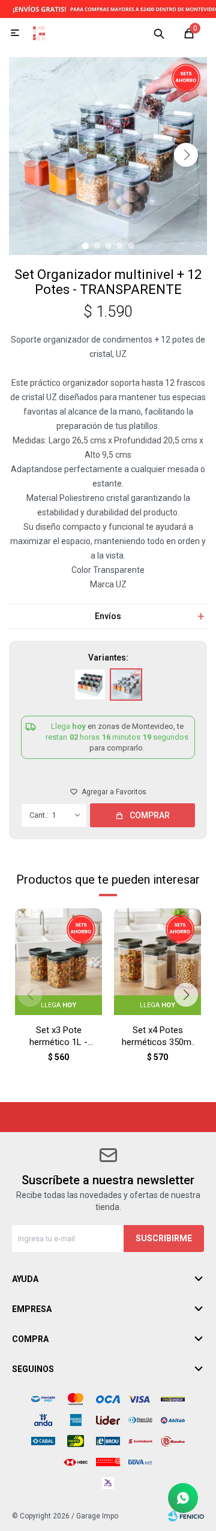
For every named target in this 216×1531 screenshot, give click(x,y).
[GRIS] (90, 684)
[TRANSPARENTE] (126, 684)
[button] (159, 33)
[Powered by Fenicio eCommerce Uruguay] (186, 1516)
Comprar (150, 815)
